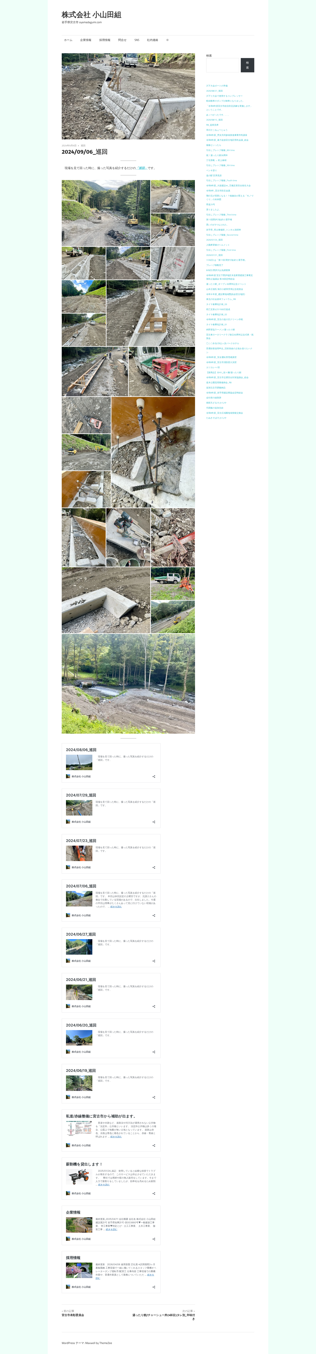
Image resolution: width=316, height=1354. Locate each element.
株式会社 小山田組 (91, 14)
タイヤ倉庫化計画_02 (216, 314)
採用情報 (104, 40)
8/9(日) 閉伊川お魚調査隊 (218, 270)
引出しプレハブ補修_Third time (221, 214)
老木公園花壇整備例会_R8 (218, 382)
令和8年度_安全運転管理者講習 (221, 357)
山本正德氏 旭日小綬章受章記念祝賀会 (224, 289)
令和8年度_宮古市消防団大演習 (221, 362)
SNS (136, 40)
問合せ (122, 40)
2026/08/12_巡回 (214, 119)
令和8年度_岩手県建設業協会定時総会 (224, 392)
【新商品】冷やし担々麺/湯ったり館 (223, 372)
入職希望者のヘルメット (218, 244)
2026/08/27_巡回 (214, 90)
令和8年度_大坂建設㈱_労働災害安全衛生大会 (228, 185)
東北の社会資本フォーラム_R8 (221, 299)
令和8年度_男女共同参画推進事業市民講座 (226, 135)
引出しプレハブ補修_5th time (220, 165)
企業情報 (85, 40)
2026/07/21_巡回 (214, 255)
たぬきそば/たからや (216, 417)
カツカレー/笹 (213, 367)
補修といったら (213, 145)
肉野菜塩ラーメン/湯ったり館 (220, 329)
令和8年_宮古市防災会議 (218, 190)
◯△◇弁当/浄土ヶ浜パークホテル (222, 343)
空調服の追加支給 (214, 407)
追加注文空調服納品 (215, 387)
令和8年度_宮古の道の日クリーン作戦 (224, 319)
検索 (209, 55)
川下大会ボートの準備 (217, 85)
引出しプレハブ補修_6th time (220, 150)
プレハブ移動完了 (214, 265)
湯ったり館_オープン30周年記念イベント (226, 284)
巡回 (83, 145)
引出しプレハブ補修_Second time (222, 234)
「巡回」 (142, 168)
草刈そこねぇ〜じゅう (217, 130)
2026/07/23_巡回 (214, 239)
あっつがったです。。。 (218, 114)
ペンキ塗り (211, 170)
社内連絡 (152, 40)
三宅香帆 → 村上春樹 (216, 160)
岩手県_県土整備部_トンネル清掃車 (223, 229)
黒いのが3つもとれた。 (217, 224)
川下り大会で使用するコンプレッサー (224, 96)
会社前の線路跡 (213, 397)
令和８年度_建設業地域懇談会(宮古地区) (225, 294)
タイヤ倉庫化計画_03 (216, 304)
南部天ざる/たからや (216, 402)
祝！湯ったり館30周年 (217, 155)
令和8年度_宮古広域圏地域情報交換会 (224, 413)
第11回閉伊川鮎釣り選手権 (219, 219)
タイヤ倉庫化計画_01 (216, 324)
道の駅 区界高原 (214, 175)
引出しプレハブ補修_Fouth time (221, 180)
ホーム (68, 40)
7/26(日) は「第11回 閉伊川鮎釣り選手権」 (226, 260)
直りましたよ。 (213, 209)
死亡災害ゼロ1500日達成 (218, 309)
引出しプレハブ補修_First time (221, 250)
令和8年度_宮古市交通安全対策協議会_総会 (227, 377)
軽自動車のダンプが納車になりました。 (225, 100)
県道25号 (210, 204)
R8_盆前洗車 (212, 124)
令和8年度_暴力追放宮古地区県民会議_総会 (227, 140)
